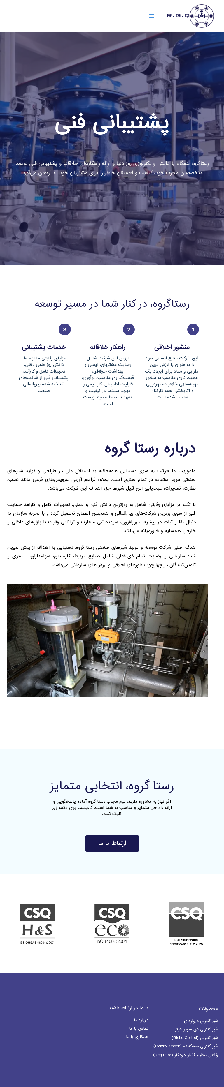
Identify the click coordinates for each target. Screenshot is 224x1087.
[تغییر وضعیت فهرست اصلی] (152, 16)
